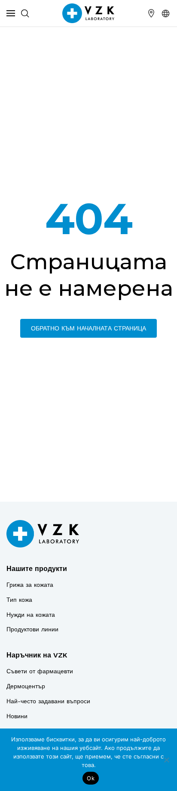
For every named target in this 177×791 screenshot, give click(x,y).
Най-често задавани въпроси (48, 701)
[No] (166, 759)
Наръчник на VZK (36, 655)
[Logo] (42, 533)
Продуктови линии (32, 629)
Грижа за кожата (29, 584)
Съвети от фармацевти (39, 671)
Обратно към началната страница (88, 328)
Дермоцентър (25, 686)
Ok (91, 778)
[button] (166, 13)
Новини (16, 716)
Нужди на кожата (30, 614)
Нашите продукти (36, 569)
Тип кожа (19, 599)
